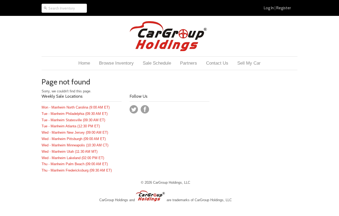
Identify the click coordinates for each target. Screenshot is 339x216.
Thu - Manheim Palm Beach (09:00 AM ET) (75, 164)
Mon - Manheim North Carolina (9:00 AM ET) (76, 107)
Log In (269, 8)
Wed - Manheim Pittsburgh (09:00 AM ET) (74, 139)
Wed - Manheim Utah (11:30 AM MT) (69, 152)
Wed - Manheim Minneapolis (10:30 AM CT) (75, 145)
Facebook (145, 109)
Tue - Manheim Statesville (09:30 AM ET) (73, 120)
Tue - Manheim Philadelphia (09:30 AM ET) (75, 114)
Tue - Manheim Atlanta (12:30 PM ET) (71, 126)
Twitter (134, 109)
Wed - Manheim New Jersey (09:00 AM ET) (75, 132)
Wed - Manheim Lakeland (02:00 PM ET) (73, 158)
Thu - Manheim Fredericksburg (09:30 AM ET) (77, 170)
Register (283, 8)
